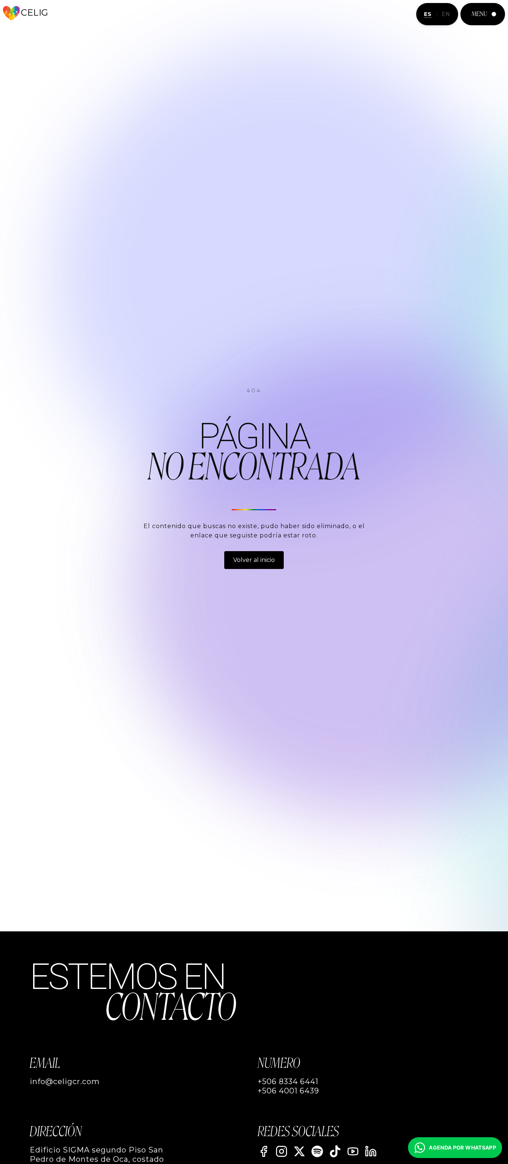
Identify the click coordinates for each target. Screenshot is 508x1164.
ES (427, 14)
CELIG (34, 12)
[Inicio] (11, 13)
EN (446, 14)
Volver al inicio (254, 559)
